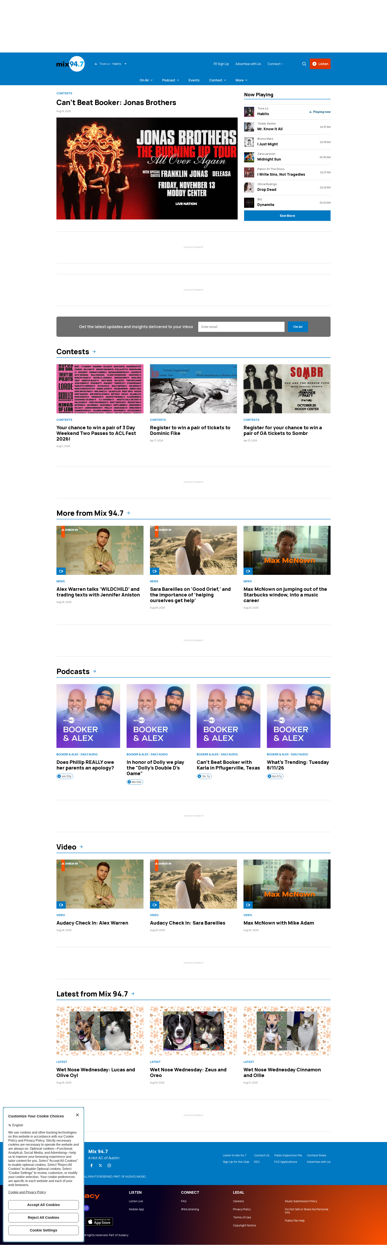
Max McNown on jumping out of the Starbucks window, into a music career (285, 595)
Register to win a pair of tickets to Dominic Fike (190, 430)
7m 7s (206, 776)
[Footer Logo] (88, 1195)
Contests (64, 93)
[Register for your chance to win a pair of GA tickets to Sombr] (287, 388)
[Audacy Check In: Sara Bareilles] (193, 884)
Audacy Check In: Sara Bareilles (187, 922)
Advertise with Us (248, 64)
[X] (100, 1165)
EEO (256, 1161)
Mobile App (136, 1209)
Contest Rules (316, 1155)
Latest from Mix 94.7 (92, 994)
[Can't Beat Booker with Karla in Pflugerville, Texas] (228, 716)
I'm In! (297, 327)
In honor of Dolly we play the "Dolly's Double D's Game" (155, 768)
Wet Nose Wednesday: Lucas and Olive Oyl (95, 1072)
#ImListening (190, 1209)
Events (194, 80)
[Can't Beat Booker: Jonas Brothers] (147, 168)
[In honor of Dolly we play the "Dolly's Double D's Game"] (158, 716)
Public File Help (295, 1220)
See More (287, 215)
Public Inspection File (288, 1155)
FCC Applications (285, 1161)
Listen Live (136, 1201)
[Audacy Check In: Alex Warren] (100, 884)
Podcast (168, 80)
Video (66, 847)
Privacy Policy (242, 1209)
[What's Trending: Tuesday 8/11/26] (299, 716)
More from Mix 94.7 (90, 513)
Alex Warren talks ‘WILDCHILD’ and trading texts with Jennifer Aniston (98, 592)
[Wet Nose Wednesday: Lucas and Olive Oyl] (100, 1031)
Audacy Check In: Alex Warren (92, 922)
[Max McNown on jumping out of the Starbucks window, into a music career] (287, 550)
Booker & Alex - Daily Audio (77, 754)
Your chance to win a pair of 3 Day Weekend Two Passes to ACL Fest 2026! (96, 433)
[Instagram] (109, 1165)
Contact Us (261, 1155)
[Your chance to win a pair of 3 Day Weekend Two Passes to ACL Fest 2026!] (100, 388)
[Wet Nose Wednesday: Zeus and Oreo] (193, 1031)
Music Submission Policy (301, 1201)
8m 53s (136, 782)
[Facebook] (91, 1165)
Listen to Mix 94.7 (234, 1155)
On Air (144, 80)
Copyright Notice (244, 1225)
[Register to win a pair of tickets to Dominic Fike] (193, 388)
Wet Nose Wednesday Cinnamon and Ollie (282, 1072)
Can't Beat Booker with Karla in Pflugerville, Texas (228, 765)
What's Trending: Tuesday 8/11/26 (298, 765)
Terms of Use (242, 1217)
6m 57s (277, 776)
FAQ (183, 1201)
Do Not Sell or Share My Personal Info (306, 1211)
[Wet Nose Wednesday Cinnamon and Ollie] (287, 1031)
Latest (61, 1061)
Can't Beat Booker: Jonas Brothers (116, 102)
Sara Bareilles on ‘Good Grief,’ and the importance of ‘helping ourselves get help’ (190, 595)
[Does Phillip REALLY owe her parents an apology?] (88, 716)
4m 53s (66, 776)
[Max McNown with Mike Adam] (287, 884)
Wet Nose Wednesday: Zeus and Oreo (188, 1072)
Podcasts (73, 671)
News (60, 581)
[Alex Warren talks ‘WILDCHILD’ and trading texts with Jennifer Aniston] (100, 550)
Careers (238, 1201)
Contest (215, 80)
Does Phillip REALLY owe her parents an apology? (85, 765)
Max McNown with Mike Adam (278, 922)
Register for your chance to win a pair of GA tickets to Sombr (282, 430)
